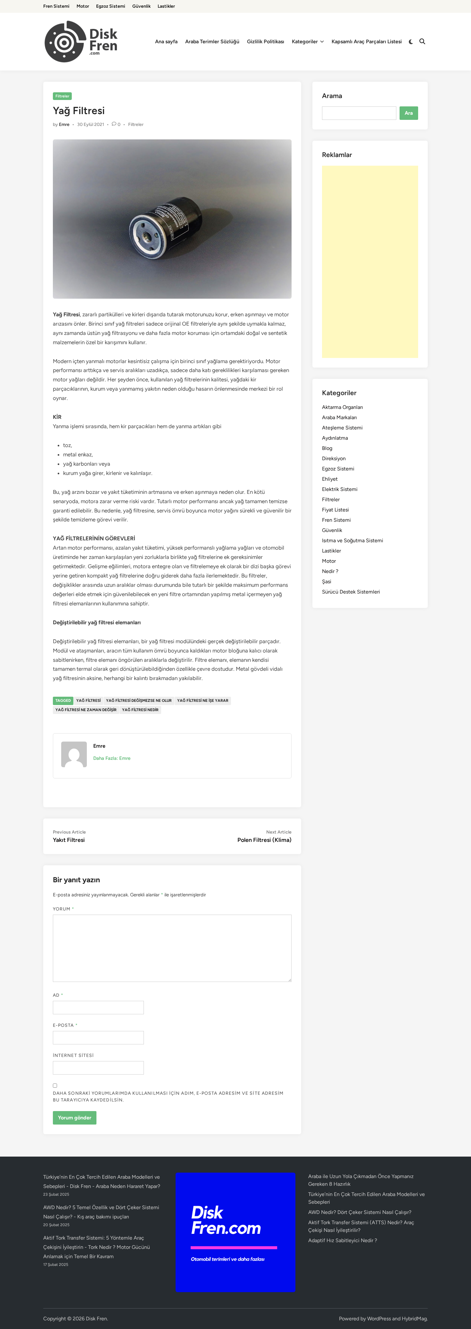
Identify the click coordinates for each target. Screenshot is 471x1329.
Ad (58, 995)
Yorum (64, 909)
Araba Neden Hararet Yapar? (128, 1186)
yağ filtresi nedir (140, 710)
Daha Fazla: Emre (111, 758)
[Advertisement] (370, 262)
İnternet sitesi (73, 1055)
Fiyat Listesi (335, 510)
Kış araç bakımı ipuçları (103, 1217)
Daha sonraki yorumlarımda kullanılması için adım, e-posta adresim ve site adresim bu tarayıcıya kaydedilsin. (168, 1097)
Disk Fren (96, 1319)
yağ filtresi (88, 700)
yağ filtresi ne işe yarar (202, 700)
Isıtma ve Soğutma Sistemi (352, 540)
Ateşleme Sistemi (342, 428)
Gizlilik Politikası (265, 41)
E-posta (65, 1025)
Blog (327, 448)
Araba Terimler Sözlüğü (212, 41)
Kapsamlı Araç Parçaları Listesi (367, 41)
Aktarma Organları (342, 407)
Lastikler (166, 6)
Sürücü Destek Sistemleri (351, 592)
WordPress (379, 1319)
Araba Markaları (339, 417)
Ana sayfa (166, 41)
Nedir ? (330, 571)
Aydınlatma (335, 438)
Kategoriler (305, 41)
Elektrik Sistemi (340, 489)
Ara (409, 113)
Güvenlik (141, 6)
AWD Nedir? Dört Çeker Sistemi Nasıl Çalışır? (359, 1212)
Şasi (326, 581)
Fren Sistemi (56, 6)
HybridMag (414, 1319)
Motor (83, 6)
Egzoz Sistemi (110, 6)
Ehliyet (330, 479)
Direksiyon (334, 458)
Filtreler (62, 96)
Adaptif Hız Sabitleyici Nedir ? (342, 1240)
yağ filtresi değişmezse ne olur (139, 700)
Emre (64, 124)
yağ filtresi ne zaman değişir (86, 710)
